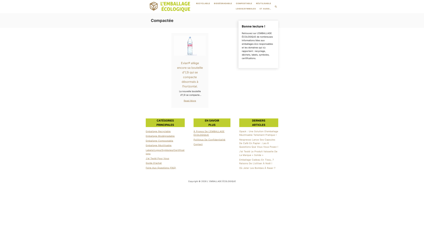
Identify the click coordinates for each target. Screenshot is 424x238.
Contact (198, 144)
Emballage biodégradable (160, 136)
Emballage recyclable (158, 131)
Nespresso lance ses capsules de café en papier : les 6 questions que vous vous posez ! (258, 143)
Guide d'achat (154, 163)
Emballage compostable (159, 140)
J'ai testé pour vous (157, 158)
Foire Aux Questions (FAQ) (161, 167)
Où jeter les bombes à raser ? (257, 168)
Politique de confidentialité (209, 139)
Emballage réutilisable (159, 145)
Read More (190, 101)
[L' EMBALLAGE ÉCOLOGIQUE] (170, 6)
